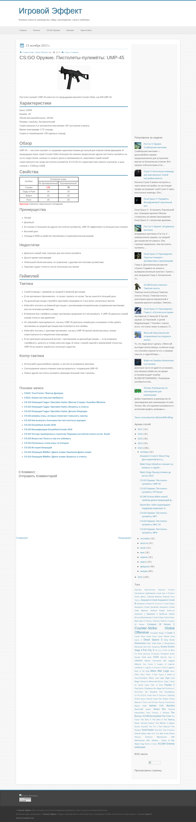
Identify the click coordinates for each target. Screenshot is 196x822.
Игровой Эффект (50, 10)
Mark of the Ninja (143, 671)
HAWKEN (140, 661)
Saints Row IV (153, 695)
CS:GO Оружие (53, 30)
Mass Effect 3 (147, 675)
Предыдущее (124, 538)
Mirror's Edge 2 (164, 682)
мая (142, 552)
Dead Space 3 (154, 639)
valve (149, 733)
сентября (145, 538)
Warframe (151, 737)
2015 (140, 439)
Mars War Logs (160, 670)
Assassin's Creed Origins (165, 604)
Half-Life (164, 657)
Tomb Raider (148, 730)
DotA (154, 643)
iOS (165, 661)
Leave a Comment (71, 52)
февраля (145, 566)
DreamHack (170, 643)
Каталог (36, 30)
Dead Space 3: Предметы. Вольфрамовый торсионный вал (158, 202)
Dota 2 (161, 643)
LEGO (164, 668)
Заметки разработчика (25, 818)
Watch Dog (140, 744)
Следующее (22, 538)
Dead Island (146, 636)
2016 (140, 434)
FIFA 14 (167, 650)
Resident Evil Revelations (162, 692)
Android (166, 597)
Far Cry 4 (159, 650)
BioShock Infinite (167, 614)
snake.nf (148, 814)
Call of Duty (159, 617)
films (173, 650)
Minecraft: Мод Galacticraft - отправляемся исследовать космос (157, 336)
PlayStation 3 (140, 688)
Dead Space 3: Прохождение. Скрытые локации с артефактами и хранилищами (158, 257)
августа (144, 543)
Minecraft (153, 681)
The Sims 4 (158, 720)
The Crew (167, 716)
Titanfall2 (145, 727)
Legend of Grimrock (153, 668)
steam (149, 709)
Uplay (144, 733)
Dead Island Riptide (161, 636)
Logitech (171, 668)
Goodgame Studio (167, 654)
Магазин (70, 30)
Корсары (139, 590)
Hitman (149, 661)
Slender (149, 699)
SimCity (171, 695)
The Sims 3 (146, 720)
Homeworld (158, 661)
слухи (159, 593)
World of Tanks (151, 744)
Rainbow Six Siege (153, 688)
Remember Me (142, 692)
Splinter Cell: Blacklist (162, 706)
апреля (144, 557)
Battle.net (171, 611)
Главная (23, 30)
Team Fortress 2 (154, 713)
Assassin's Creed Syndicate (147, 607)
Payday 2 (170, 685)
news (148, 685)
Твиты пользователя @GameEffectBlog (154, 417)
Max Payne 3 (160, 675)
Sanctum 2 (163, 695)
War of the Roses (167, 733)
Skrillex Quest (140, 699)
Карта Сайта (86, 30)
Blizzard (138, 617)
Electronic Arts (141, 647)
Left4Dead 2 (140, 668)
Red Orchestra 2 (168, 688)
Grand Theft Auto (144, 657)
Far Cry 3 (149, 650)
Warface (140, 737)
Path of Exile (157, 685)
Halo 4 (171, 657)
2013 (140, 448)
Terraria (167, 713)
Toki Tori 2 (154, 727)
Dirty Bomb (169, 640)
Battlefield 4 (153, 614)
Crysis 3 (170, 633)
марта (143, 562)
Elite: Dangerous (154, 647)
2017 (140, 429)
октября (144, 452)
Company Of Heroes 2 (161, 624)
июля (143, 548)
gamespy (147, 654)
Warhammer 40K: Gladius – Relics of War (155, 740)
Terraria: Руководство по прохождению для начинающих (156, 391)
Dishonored (141, 643)
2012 (140, 577)
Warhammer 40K (166, 737)
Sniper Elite (158, 699)
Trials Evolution (169, 730)
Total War (159, 730)
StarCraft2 (140, 709)
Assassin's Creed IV (146, 603)
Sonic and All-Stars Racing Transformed (159, 702)
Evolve (164, 647)
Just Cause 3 (150, 664)
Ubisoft (138, 733)
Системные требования (145, 593)
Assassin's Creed (149, 600)
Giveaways (155, 654)
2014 (140, 443)
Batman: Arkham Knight (154, 610)
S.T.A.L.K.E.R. (141, 695)
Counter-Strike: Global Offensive (35, 52)
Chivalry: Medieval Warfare (156, 621)
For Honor (139, 654)
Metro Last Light (157, 678)
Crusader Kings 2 (158, 633)
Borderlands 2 (147, 617)
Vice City (155, 734)
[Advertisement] (155, 91)
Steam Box (160, 709)
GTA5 (156, 657)
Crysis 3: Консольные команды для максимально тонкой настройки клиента (159, 174)
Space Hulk (142, 706)
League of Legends (166, 664)
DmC (149, 643)
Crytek (138, 636)
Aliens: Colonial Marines (152, 597)
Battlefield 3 (141, 614)
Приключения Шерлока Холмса (159, 590)
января (144, 571)
